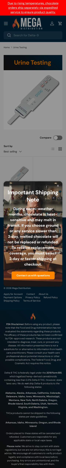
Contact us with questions (33, 275)
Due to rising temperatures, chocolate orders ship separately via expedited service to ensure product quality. (33, 7)
